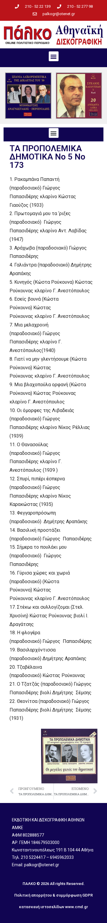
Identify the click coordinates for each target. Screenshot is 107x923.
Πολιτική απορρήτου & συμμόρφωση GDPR (53, 895)
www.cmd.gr (76, 907)
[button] (54, 56)
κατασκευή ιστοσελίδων (41, 907)
